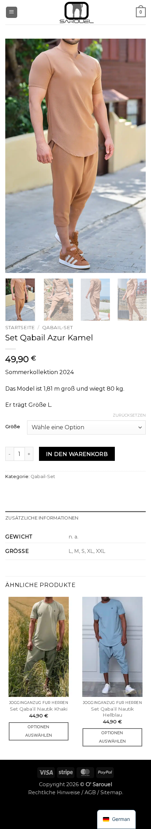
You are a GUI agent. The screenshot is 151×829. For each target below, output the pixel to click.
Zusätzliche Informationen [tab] (41, 518)
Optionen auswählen (38, 731)
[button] (11, 12)
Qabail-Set (57, 327)
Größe (12, 426)
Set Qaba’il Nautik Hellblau (112, 712)
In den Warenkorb (77, 454)
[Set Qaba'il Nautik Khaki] (38, 647)
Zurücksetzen (129, 415)
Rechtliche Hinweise (54, 792)
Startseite (20, 327)
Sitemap (111, 792)
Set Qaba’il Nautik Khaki (38, 709)
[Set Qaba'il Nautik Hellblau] (112, 647)
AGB (90, 792)
